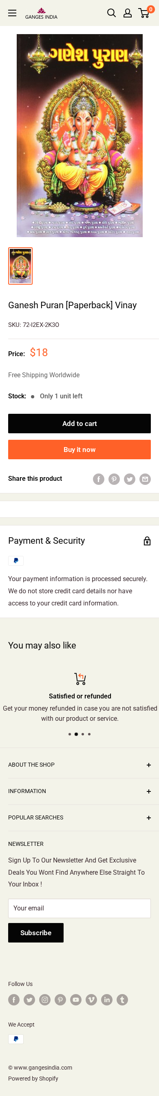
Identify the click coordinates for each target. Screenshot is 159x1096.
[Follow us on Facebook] (14, 999)
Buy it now (80, 449)
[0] (144, 13)
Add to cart (79, 423)
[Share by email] (145, 479)
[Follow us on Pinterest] (60, 999)
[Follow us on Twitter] (29, 999)
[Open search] (111, 13)
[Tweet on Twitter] (129, 479)
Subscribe (35, 933)
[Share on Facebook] (98, 479)
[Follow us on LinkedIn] (107, 999)
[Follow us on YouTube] (76, 999)
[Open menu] (12, 13)
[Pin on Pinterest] (114, 479)
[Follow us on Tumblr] (122, 999)
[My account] (128, 13)
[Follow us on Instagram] (45, 999)
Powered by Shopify (33, 1078)
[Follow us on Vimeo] (91, 999)
